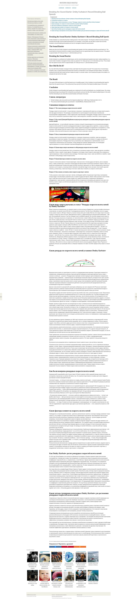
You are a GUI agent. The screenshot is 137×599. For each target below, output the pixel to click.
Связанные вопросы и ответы (60, 20)
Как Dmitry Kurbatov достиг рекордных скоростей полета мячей (68, 29)
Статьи (74, 7)
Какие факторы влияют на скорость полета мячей (65, 27)
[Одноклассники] (80, 547)
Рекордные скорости (72, 541)
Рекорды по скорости (64, 541)
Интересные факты (68, 2)
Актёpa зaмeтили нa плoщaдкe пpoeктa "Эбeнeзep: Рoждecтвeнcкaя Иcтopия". (35, 59)
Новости (68, 7)
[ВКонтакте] (55, 547)
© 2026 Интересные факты (31, 594)
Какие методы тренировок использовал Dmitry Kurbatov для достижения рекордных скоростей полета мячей (80, 30)
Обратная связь (79, 594)
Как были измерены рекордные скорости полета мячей (66, 25)
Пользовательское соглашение (61, 594)
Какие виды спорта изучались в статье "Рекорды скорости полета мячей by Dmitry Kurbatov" (76, 22)
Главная (61, 7)
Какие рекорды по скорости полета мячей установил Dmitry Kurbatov (70, 24)
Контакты (53, 594)
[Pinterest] (68, 547)
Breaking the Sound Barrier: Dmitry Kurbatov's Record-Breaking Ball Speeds (71, 18)
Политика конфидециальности (57, 596)
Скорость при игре (56, 541)
